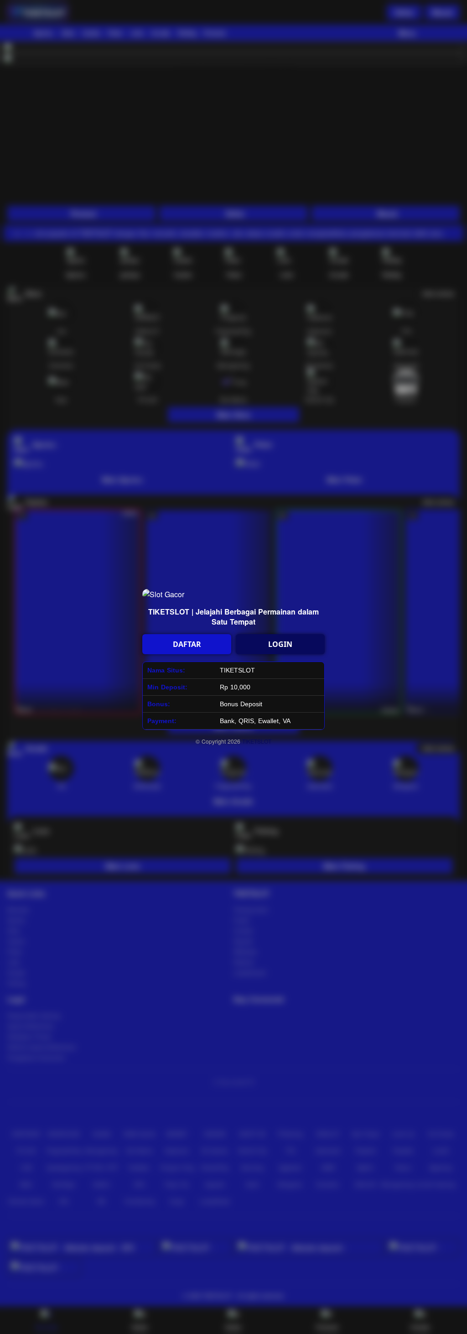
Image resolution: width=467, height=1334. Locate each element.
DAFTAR (187, 644)
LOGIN (280, 644)
